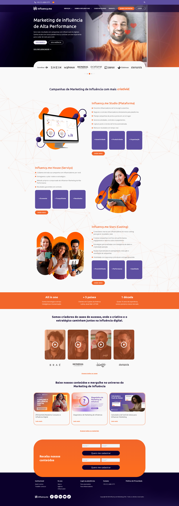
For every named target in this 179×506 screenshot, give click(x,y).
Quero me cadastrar (101, 453)
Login (140, 8)
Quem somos (39, 484)
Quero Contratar (126, 8)
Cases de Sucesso (100, 8)
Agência (60, 486)
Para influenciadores (86, 486)
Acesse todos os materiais (89, 431)
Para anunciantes (85, 484)
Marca (60, 484)
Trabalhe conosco (40, 486)
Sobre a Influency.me (82, 8)
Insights (112, 8)
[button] (144, 2)
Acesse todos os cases (90, 373)
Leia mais (39, 421)
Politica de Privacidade (134, 481)
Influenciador (62, 488)
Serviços (67, 8)
